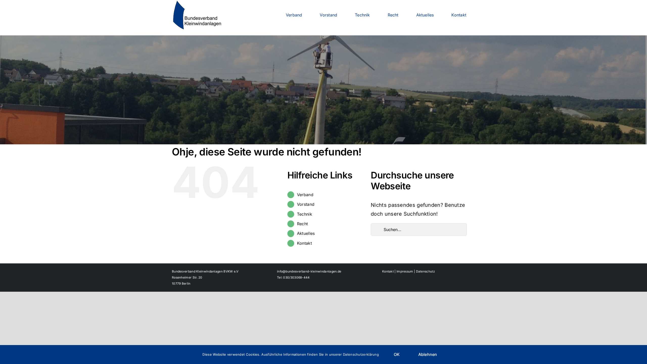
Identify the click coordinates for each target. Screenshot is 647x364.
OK (397, 354)
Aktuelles (306, 233)
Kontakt (304, 243)
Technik (304, 214)
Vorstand (305, 204)
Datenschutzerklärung (361, 354)
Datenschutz (425, 271)
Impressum (405, 271)
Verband (305, 194)
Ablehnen (427, 354)
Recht (302, 223)
